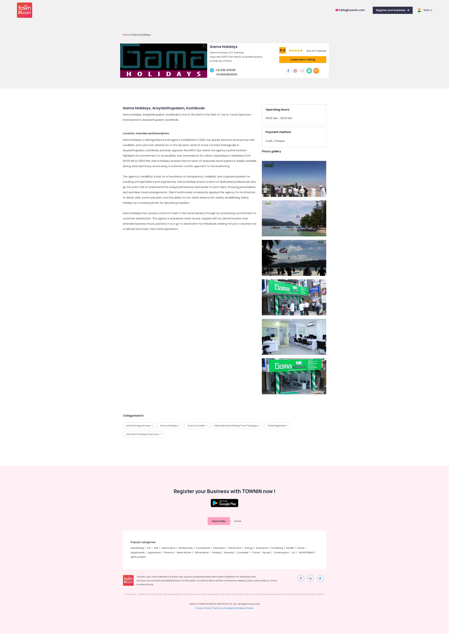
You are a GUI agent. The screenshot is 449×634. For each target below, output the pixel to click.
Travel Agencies (277, 425)
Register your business (390, 10)
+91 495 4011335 (225, 70)
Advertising (137, 548)
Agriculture (154, 552)
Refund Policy (245, 608)
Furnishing (277, 548)
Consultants (203, 548)
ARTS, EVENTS (138, 557)
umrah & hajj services (139, 425)
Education (219, 548)
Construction (281, 552)
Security (228, 552)
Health (290, 548)
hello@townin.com (351, 10)
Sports (266, 552)
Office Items (202, 552)
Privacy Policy (204, 608)
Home (126, 34)
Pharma (168, 552)
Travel (255, 552)
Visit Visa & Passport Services (143, 434)
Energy (249, 548)
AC (148, 548)
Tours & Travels (196, 425)
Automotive (168, 548)
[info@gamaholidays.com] (316, 71)
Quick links (219, 521)
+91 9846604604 (226, 74)
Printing (216, 552)
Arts (156, 548)
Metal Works (184, 552)
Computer (243, 552)
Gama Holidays (169, 425)
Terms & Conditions (224, 608)
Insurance (262, 548)
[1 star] (301, 50)
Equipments (138, 552)
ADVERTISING (306, 552)
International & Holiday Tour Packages (236, 425)
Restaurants (186, 548)
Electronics (235, 548)
